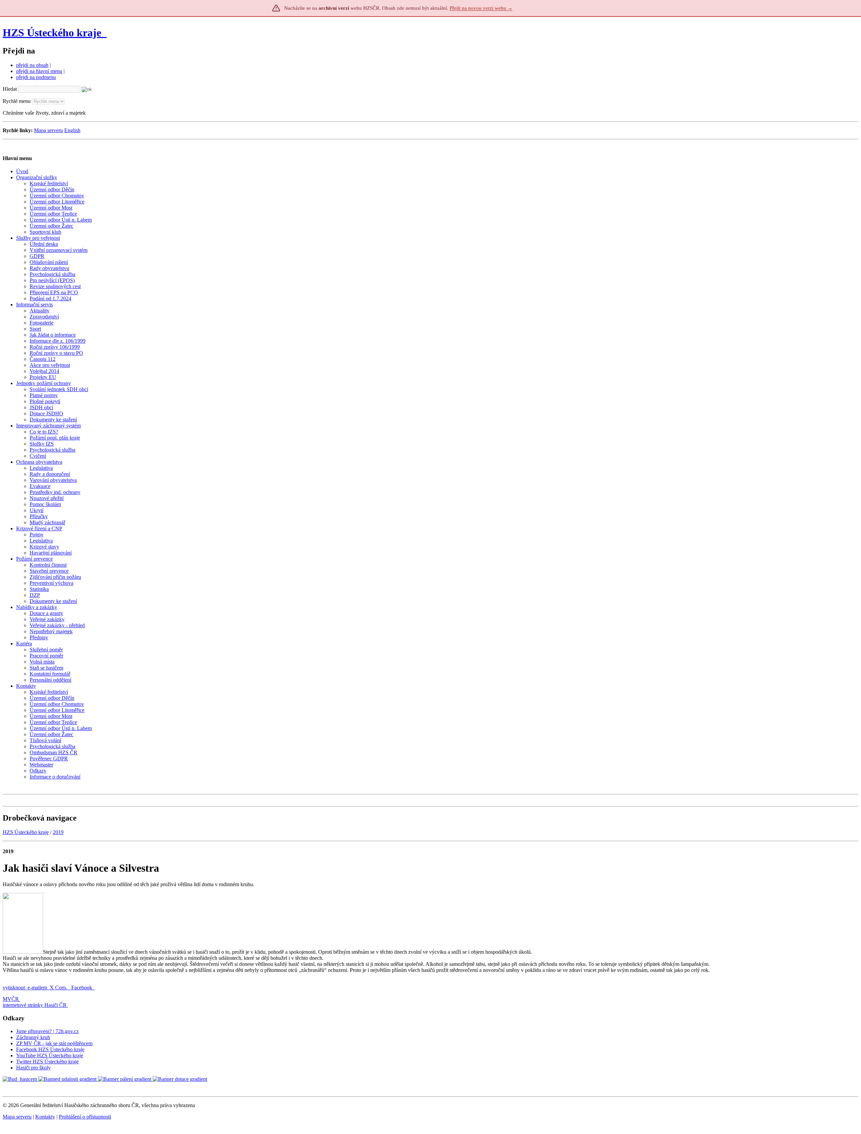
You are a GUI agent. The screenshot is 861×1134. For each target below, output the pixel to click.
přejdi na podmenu (36, 77)
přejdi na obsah (32, 65)
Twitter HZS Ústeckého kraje (47, 1061)
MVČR (11, 999)
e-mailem (37, 987)
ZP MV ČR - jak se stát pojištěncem (54, 1043)
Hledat (10, 89)
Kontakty (45, 1117)
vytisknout (14, 987)
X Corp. (59, 987)
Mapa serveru (48, 130)
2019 (58, 832)
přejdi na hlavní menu (39, 71)
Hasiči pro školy (33, 1067)
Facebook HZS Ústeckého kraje (50, 1049)
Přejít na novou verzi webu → (481, 8)
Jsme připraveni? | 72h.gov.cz (47, 1031)
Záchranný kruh (33, 1037)
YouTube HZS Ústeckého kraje (49, 1055)
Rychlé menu (17, 101)
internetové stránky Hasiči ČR (35, 1005)
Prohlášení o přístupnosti (85, 1117)
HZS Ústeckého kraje (52, 33)
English (72, 130)
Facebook (82, 987)
